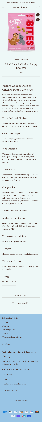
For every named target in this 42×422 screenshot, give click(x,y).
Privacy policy (8, 330)
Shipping (6, 326)
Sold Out (21, 295)
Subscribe (11, 390)
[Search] (36, 7)
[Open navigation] (3, 7)
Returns (5, 333)
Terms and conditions (12, 337)
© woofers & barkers (21, 400)
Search (5, 322)
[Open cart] (39, 7)
